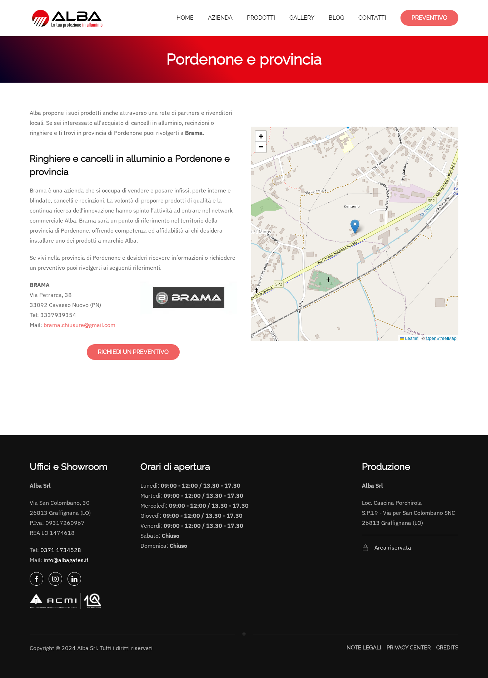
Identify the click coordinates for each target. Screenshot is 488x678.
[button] (354, 226)
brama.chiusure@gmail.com (79, 324)
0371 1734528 (60, 549)
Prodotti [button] (261, 17)
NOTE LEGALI (364, 647)
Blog (336, 17)
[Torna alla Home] (68, 18)
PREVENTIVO (429, 17)
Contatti (372, 17)
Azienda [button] (220, 17)
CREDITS (447, 647)
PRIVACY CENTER (409, 647)
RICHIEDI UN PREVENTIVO (133, 351)
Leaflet (411, 338)
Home (185, 17)
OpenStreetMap (441, 338)
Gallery (301, 17)
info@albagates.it (66, 560)
